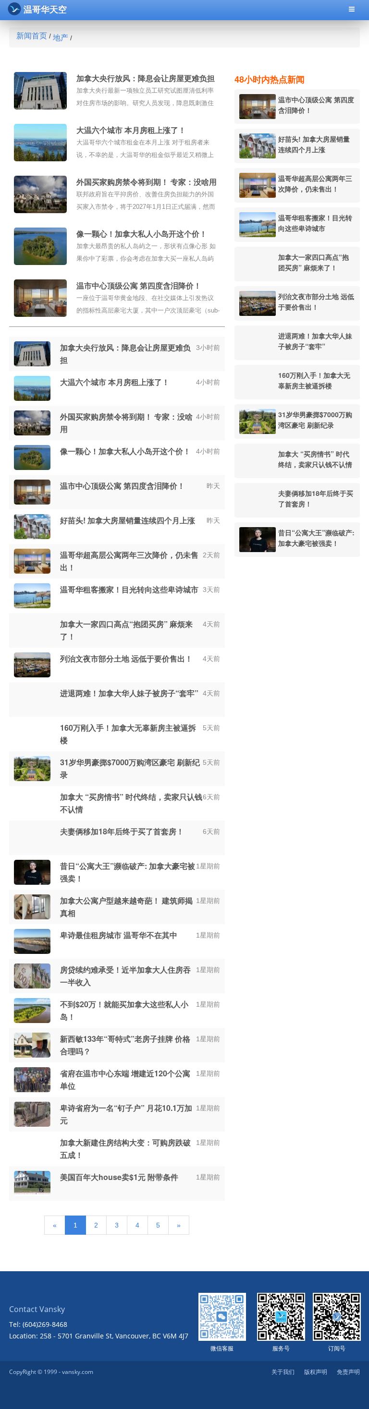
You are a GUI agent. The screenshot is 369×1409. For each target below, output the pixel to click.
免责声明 (348, 1372)
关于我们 (283, 1372)
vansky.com (77, 1372)
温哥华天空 (45, 9)
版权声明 (315, 1372)
